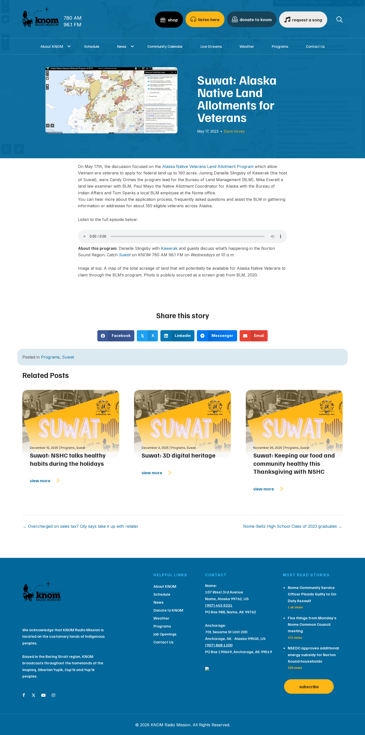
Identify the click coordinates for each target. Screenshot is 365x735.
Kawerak (169, 248)
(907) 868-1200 (218, 644)
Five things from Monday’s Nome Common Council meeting (312, 624)
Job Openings (165, 633)
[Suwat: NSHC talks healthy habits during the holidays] (70, 423)
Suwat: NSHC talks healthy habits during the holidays (68, 459)
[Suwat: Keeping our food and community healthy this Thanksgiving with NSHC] (294, 423)
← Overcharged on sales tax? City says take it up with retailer (81, 526)
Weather (247, 46)
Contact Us (315, 46)
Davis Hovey (234, 131)
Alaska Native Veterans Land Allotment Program (208, 166)
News (121, 46)
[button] (69, 46)
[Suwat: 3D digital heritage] (182, 423)
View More (40, 480)
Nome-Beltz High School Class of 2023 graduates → (292, 526)
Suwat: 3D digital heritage (179, 455)
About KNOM (51, 46)
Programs (280, 46)
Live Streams (211, 46)
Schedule (91, 46)
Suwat (125, 254)
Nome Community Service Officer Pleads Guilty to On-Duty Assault (312, 594)
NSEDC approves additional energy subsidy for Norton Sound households (313, 654)
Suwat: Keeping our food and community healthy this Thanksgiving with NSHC (294, 463)
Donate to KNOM (168, 610)
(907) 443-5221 (218, 605)
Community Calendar (165, 46)
